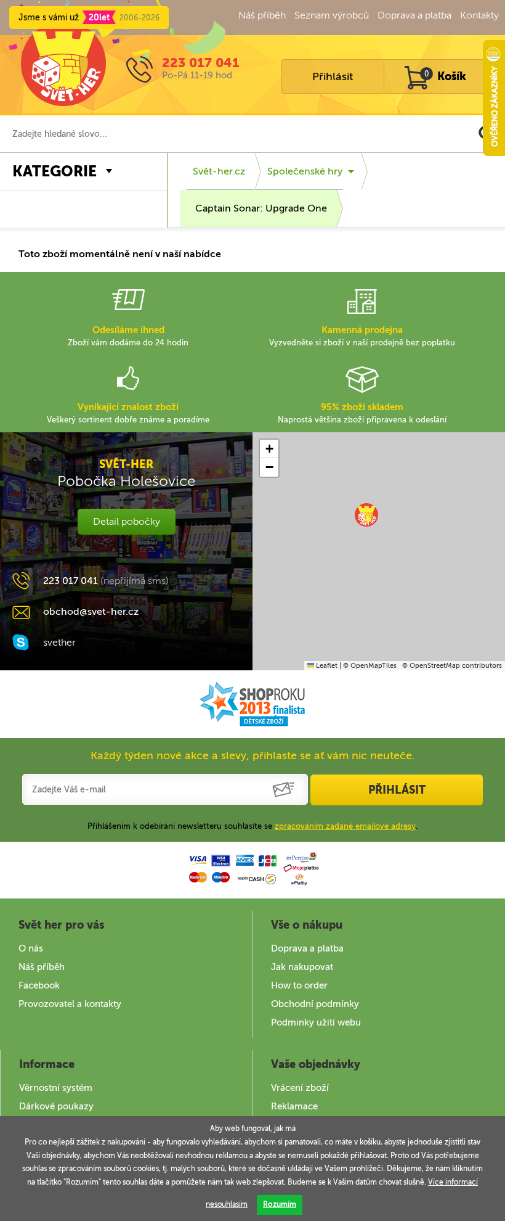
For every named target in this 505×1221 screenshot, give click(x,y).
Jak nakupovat (302, 966)
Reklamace (294, 1106)
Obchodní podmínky (315, 1003)
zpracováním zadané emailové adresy (345, 826)
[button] (366, 515)
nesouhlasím (227, 1204)
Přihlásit (332, 76)
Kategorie (54, 171)
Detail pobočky (126, 521)
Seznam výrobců (331, 15)
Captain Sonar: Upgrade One (261, 208)
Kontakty (479, 15)
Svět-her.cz (219, 171)
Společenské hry (304, 171)
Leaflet (325, 666)
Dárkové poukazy (56, 1106)
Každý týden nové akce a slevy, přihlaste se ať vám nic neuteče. (253, 755)
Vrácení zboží (300, 1087)
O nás (30, 948)
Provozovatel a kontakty (69, 1003)
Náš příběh (262, 15)
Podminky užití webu (316, 1022)
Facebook (39, 985)
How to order (299, 985)
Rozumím (279, 1204)
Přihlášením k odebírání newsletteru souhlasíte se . (252, 826)
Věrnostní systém (55, 1087)
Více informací (453, 1182)
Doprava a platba (414, 15)
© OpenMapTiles (370, 666)
